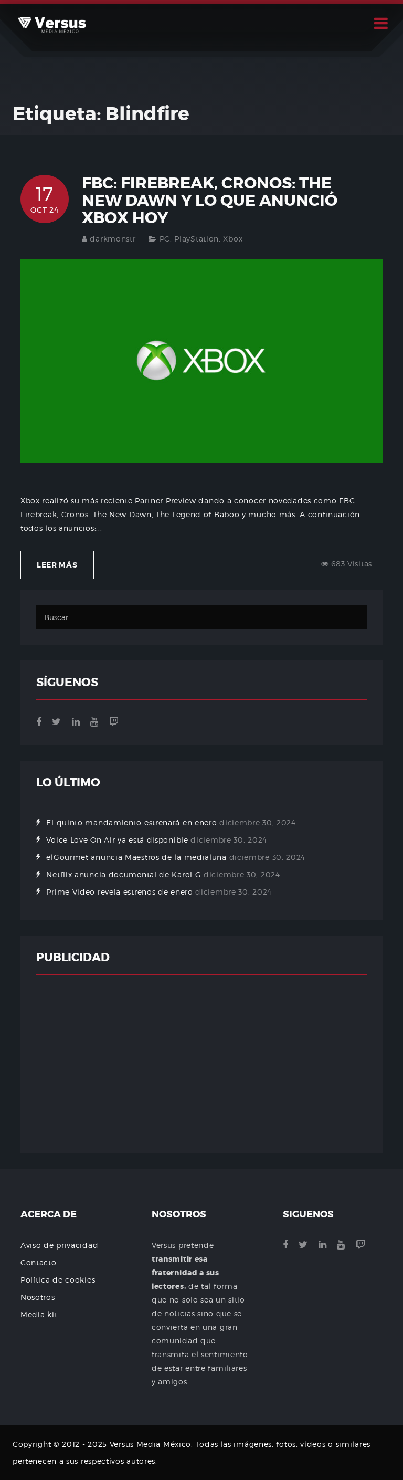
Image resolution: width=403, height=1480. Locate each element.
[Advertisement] (201, 1064)
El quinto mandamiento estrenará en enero (131, 822)
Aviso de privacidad (59, 1245)
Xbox (232, 238)
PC (165, 238)
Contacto (38, 1262)
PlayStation (196, 238)
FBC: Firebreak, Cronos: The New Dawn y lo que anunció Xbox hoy (209, 200)
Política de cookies (57, 1279)
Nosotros (37, 1297)
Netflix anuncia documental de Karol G (123, 874)
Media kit (38, 1314)
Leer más (57, 565)
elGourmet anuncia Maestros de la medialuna (136, 857)
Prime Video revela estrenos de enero (119, 891)
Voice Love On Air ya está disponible (117, 839)
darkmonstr (112, 238)
